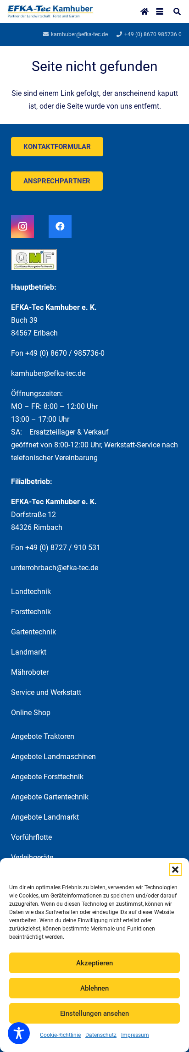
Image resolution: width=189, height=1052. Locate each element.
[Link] (50, 11)
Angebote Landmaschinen (53, 756)
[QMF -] (94, 263)
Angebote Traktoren (42, 736)
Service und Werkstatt (46, 692)
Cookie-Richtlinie (60, 1035)
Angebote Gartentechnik (50, 797)
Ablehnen (94, 988)
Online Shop (30, 712)
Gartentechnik (33, 632)
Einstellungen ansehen (94, 1013)
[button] (175, 869)
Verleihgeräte (32, 857)
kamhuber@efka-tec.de (48, 373)
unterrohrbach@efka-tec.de (54, 567)
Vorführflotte (31, 837)
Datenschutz (101, 1035)
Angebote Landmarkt (45, 817)
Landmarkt (28, 652)
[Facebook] (60, 226)
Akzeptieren (94, 963)
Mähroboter (30, 672)
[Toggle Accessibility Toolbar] (19, 1033)
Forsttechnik (31, 611)
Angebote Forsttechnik (47, 776)
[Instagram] (22, 226)
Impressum (135, 1035)
